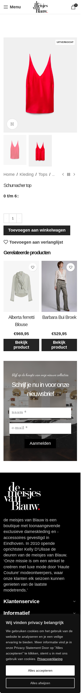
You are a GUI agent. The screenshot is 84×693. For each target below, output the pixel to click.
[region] (40, 654)
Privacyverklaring (50, 659)
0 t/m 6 (10, 196)
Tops (42, 174)
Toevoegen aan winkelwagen (37, 230)
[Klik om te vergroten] (12, 124)
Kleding (27, 174)
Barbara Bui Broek (59, 317)
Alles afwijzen (40, 683)
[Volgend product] (74, 174)
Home (9, 174)
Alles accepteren (40, 670)
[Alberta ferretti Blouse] (21, 286)
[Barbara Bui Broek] (59, 286)
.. (53, 174)
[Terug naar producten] (68, 174)
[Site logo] (40, 6)
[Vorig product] (63, 174)
